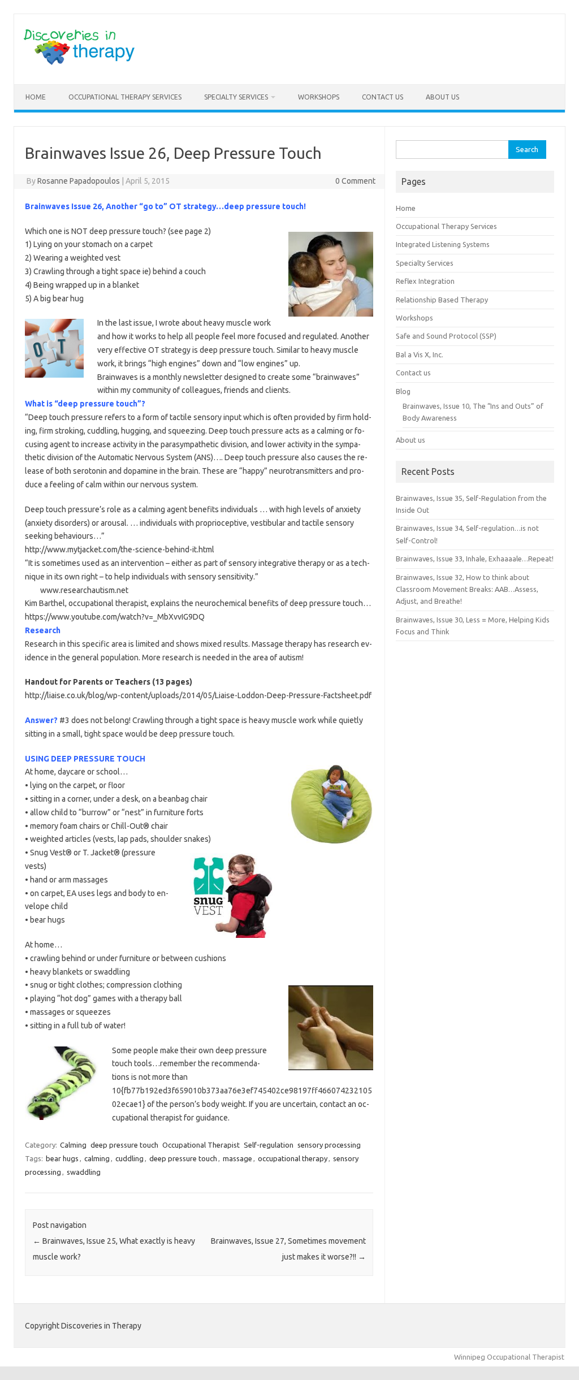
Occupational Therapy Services (125, 97)
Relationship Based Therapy (442, 300)
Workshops (318, 97)
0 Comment (355, 180)
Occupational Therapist (201, 1145)
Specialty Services (236, 97)
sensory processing (329, 1145)
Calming (73, 1145)
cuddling (129, 1158)
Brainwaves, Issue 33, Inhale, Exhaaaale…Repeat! (475, 559)
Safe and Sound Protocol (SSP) (446, 336)
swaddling (84, 1172)
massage (237, 1158)
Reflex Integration (425, 281)
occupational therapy (292, 1158)
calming (97, 1158)
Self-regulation (268, 1145)
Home (35, 97)
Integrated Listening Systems (443, 244)
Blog (403, 391)
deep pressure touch (124, 1145)
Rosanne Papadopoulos (78, 180)
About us (442, 97)
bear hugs (62, 1158)
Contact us (382, 97)
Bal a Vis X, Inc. (419, 354)
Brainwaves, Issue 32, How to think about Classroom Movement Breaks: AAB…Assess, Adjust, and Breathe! (467, 589)
